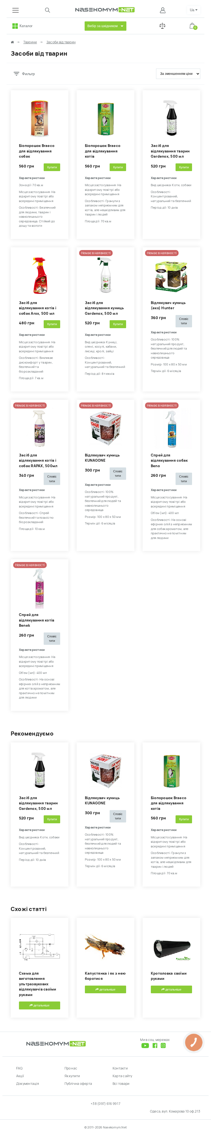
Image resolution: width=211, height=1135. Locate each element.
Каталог (26, 26)
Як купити (72, 1076)
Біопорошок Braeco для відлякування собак (36, 151)
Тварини (30, 42)
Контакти (120, 1068)
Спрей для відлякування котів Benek (36, 620)
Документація (27, 1084)
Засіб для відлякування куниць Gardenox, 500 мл (104, 308)
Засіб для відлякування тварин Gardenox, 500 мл (170, 151)
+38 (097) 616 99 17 (105, 1104)
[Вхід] (163, 10)
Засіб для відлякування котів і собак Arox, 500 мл (37, 308)
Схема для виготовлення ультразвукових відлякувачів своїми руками (37, 984)
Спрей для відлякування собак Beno (169, 460)
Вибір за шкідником (102, 26)
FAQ (19, 1068)
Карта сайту (122, 1076)
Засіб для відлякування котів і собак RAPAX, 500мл (38, 460)
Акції (20, 1076)
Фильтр (28, 74)
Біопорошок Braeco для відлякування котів (102, 151)
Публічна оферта (78, 1084)
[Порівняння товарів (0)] (162, 26)
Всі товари (121, 1084)
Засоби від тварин (61, 42)
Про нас (71, 1068)
